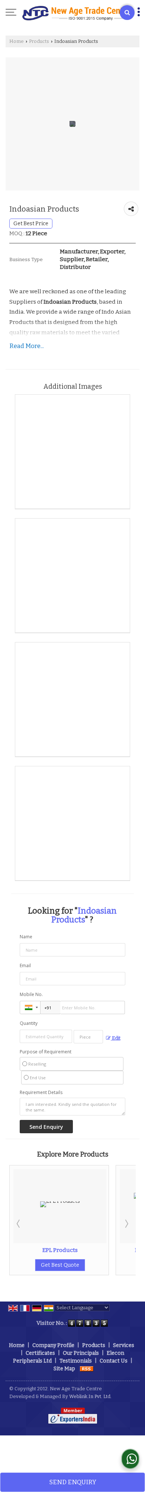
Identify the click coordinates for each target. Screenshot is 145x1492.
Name (26, 937)
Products (39, 41)
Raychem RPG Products (102, 1250)
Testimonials (75, 1361)
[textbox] (88, 1036)
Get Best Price (30, 223)
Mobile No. (31, 994)
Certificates (40, 1353)
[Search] (127, 12)
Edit (115, 1038)
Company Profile (53, 1345)
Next (126, 1223)
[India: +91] (30, 1007)
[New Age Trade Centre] (76, 13)
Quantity (29, 1023)
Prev (19, 1223)
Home (16, 41)
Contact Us (114, 1361)
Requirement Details (41, 1092)
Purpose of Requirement (45, 1051)
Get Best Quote (102, 1265)
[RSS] (86, 1369)
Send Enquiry (72, 1482)
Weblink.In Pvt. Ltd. (90, 1396)
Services (123, 1345)
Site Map (64, 1369)
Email (25, 965)
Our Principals (81, 1353)
